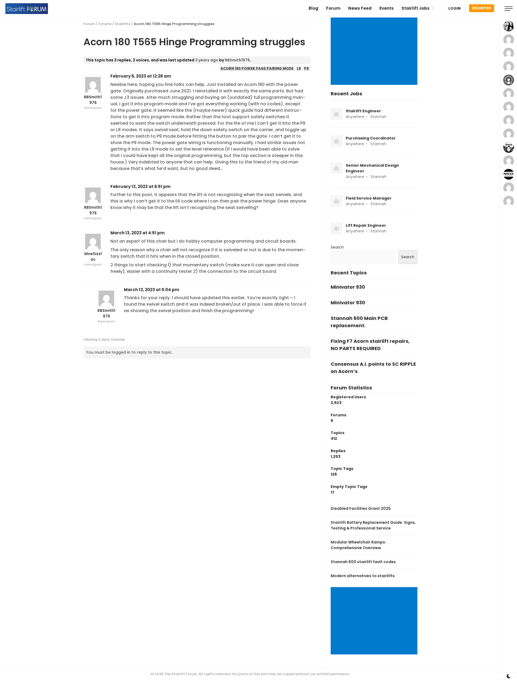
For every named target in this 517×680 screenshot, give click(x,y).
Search (337, 247)
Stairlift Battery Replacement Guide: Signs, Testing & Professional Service (373, 525)
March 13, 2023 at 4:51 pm (137, 233)
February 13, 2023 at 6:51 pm (140, 186)
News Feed (360, 8)
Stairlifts (122, 23)
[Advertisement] (374, 51)
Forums (104, 23)
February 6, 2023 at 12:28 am (140, 76)
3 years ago (206, 60)
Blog (313, 8)
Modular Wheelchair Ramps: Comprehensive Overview (358, 544)
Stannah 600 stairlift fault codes (363, 561)
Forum (333, 8)
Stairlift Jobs (415, 8)
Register (481, 8)
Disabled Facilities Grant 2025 (361, 508)
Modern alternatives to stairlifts (363, 575)
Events (386, 8)
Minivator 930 (348, 287)
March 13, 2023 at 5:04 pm (151, 289)
